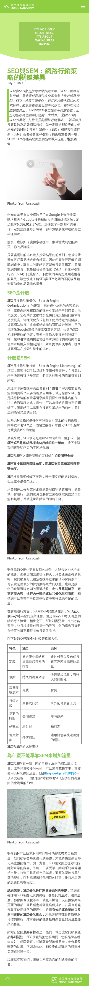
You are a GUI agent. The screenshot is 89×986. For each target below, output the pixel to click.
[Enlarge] (75, 155)
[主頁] (19, 6)
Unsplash (33, 204)
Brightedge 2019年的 (60, 773)
